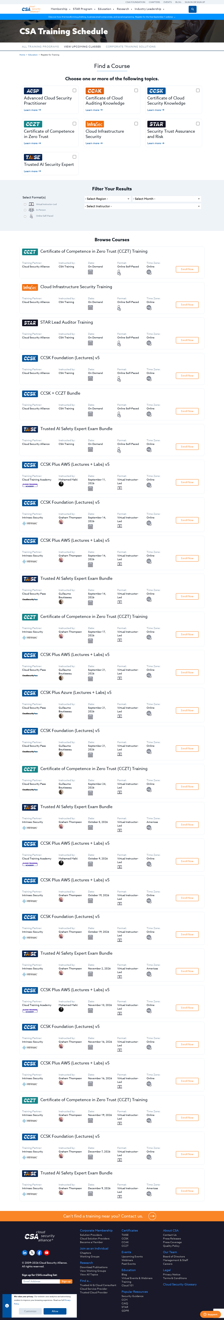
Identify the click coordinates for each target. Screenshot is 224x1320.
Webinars (127, 1260)
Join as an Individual (94, 1249)
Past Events (129, 1264)
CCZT (125, 1246)
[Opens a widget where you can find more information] (210, 1314)
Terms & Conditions (175, 1278)
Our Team (170, 1252)
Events (168, 2)
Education (33, 54)
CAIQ (125, 1303)
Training (126, 1282)
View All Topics (89, 1274)
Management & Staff (175, 1260)
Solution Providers (91, 1235)
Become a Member (91, 1242)
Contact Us (169, 1235)
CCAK (125, 1242)
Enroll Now (187, 269)
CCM (125, 1300)
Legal (167, 1270)
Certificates (130, 1231)
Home (22, 54)
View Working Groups (93, 1271)
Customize (30, 1311)
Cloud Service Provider (93, 1289)
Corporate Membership (96, 1231)
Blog (178, 2)
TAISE (125, 1235)
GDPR (125, 1311)
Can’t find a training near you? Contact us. (103, 1216)
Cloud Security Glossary (180, 1284)
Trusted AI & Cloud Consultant (98, 1285)
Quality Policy (171, 1246)
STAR (125, 1307)
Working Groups (89, 1256)
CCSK (125, 1238)
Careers (167, 1264)
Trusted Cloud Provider (94, 1292)
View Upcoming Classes (82, 47)
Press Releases (172, 1238)
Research (86, 1263)
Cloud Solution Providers (94, 1238)
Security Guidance (133, 1296)
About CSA (171, 1231)
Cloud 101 (128, 1285)
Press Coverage (172, 1242)
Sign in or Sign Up (195, 2)
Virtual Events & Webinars (137, 1278)
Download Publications (93, 1267)
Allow (55, 1311)
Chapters (154, 2)
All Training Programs (40, 47)
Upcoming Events (132, 1256)
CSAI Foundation (135, 2)
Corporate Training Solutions (131, 47)
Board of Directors (174, 1256)
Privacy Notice (171, 1274)
